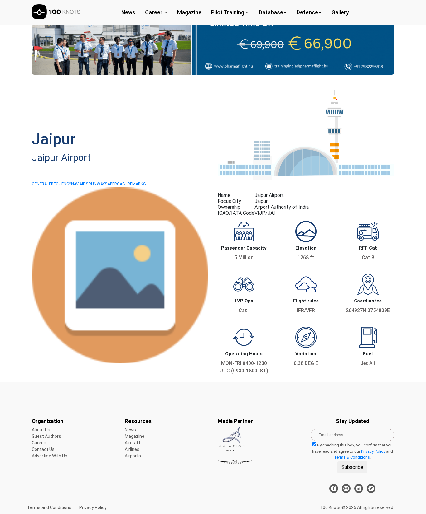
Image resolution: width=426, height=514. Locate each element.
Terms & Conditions (352, 457)
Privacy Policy (373, 451)
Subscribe (352, 467)
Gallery (340, 12)
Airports (133, 455)
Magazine (189, 12)
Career (154, 12)
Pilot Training (228, 12)
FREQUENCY (60, 183)
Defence (307, 12)
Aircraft (132, 442)
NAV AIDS (80, 183)
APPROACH (118, 183)
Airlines (132, 449)
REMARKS (137, 183)
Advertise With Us (49, 455)
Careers (40, 442)
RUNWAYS (98, 183)
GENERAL (40, 183)
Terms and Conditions (49, 507)
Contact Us (43, 449)
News (128, 12)
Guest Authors (46, 436)
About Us (41, 429)
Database (271, 12)
